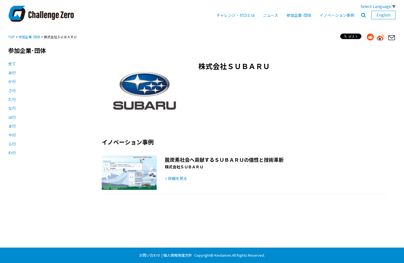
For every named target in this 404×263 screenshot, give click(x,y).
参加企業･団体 (298, 15)
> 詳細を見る (176, 178)
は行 (12, 117)
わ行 (12, 152)
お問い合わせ (150, 255)
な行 (12, 108)
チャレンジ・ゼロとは (235, 15)
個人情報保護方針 (177, 255)
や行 (12, 135)
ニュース (270, 15)
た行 (12, 99)
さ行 (12, 90)
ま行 (12, 126)
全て (12, 63)
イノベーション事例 (337, 15)
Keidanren (222, 255)
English (384, 15)
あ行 (12, 72)
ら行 (12, 144)
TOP (11, 36)
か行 (12, 81)
